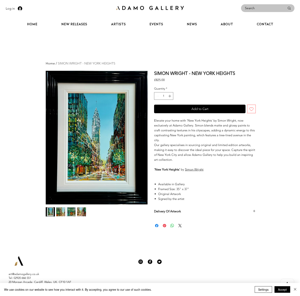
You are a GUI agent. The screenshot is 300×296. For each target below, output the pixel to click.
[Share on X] (180, 225)
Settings (263, 289)
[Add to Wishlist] (251, 109)
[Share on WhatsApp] (172, 225)
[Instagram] (140, 261)
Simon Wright (194, 169)
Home (50, 63)
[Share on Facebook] (156, 225)
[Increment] (170, 96)
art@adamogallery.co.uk (24, 274)
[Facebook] (150, 261)
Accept (282, 289)
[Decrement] (157, 96)
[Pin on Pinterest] (164, 225)
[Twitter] (159, 261)
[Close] (295, 289)
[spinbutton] (164, 96)
